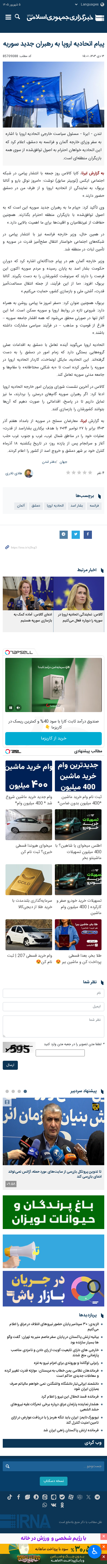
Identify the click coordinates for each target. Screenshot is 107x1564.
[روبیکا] (79, 1497)
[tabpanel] (53, 1144)
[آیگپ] (53, 1497)
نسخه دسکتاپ (53, 1481)
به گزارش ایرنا (92, 173)
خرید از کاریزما (53, 738)
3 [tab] (13, 1091)
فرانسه (94, 506)
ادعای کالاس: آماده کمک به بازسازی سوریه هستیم (33, 618)
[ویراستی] (27, 1497)
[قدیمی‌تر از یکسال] (79, 593)
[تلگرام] (97, 1497)
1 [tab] (25, 1091)
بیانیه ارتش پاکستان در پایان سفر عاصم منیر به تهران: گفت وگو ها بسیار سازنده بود (53, 1339)
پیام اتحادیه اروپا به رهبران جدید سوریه (53, 44)
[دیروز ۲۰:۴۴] (53, 1131)
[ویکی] (53, 1505)
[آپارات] (71, 1497)
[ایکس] (88, 1497)
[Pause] (10, 707)
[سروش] (36, 1497)
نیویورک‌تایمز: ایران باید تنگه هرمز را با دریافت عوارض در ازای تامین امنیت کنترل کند (55, 1420)
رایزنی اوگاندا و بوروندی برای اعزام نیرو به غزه (66, 1363)
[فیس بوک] (18, 1497)
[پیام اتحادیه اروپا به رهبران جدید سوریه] (53, 95)
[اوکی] (62, 1505)
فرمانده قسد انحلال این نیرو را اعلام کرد (70, 1397)
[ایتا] (45, 1497)
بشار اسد (77, 506)
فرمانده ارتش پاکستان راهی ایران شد (71, 1430)
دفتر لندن (49, 462)
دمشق (36, 506)
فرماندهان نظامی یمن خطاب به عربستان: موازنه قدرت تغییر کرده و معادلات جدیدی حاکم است (51, 1373)
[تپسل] (7, 652)
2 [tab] (19, 1091)
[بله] (62, 1497)
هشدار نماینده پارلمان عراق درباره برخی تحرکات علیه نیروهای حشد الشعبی (54, 1407)
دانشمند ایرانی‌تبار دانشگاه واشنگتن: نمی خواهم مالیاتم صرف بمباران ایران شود (54, 1386)
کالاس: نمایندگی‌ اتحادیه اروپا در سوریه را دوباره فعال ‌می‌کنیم (80, 618)
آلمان (21, 506)
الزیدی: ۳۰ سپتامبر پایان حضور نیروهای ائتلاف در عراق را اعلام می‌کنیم (54, 1326)
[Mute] (18, 707)
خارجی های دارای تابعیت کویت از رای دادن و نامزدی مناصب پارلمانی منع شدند (55, 1352)
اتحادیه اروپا (55, 506)
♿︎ (95, 1551)
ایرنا (60, 17)
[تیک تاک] (9, 1497)
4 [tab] (7, 1091)
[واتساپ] (45, 1505)
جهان (63, 462)
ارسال (10, 1065)
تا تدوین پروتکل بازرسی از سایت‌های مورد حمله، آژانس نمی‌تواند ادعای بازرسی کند (55, 1174)
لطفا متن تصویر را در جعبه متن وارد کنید (74, 1044)
